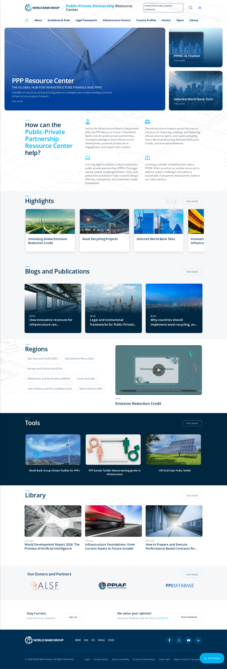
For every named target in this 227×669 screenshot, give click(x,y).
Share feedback (189, 617)
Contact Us (162, 618)
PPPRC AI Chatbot (187, 56)
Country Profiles (146, 20)
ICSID (111, 640)
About (38, 20)
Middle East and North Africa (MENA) (48, 378)
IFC (93, 640)
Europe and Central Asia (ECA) (44, 368)
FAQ (151, 618)
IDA (86, 640)
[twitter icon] (179, 640)
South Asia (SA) (86, 378)
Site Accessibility (120, 659)
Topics (180, 20)
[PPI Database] (180, 585)
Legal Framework (86, 20)
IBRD (78, 640)
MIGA (101, 640)
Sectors (166, 20)
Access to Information (144, 659)
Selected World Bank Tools (193, 99)
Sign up (73, 617)
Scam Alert (164, 659)
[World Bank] (44, 640)
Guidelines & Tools (59, 20)
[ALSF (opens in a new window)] (45, 585)
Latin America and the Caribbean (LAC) (49, 388)
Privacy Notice (101, 659)
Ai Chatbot (214, 658)
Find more (17, 101)
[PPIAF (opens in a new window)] (112, 585)
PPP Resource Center (43, 80)
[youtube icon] (188, 640)
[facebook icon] (169, 640)
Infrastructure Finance (116, 20)
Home (27, 20)
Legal (87, 659)
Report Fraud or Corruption (188, 659)
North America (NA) (90, 388)
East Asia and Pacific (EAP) (42, 358)
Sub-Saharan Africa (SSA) (79, 358)
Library (193, 20)
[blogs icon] (198, 640)
